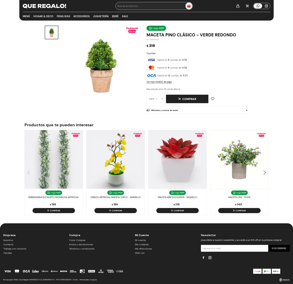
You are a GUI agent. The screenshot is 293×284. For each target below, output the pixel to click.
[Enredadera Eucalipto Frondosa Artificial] (53, 159)
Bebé (115, 16)
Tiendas (7, 253)
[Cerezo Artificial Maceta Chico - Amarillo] (115, 159)
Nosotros (8, 240)
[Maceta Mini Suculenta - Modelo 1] (177, 159)
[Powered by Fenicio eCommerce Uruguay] (284, 279)
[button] (264, 172)
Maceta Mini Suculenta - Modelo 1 (177, 197)
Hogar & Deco (43, 16)
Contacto (8, 244)
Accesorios (81, 16)
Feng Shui (63, 16)
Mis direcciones (143, 248)
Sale (125, 16)
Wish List (139, 253)
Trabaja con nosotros (14, 248)
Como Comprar (77, 240)
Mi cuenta (140, 240)
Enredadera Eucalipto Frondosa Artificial (53, 197)
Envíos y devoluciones (81, 244)
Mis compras (142, 244)
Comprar (189, 99)
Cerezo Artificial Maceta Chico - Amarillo (115, 197)
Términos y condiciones (81, 248)
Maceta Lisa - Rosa (239, 197)
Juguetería (101, 16)
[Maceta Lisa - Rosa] (239, 159)
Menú (26, 16)
